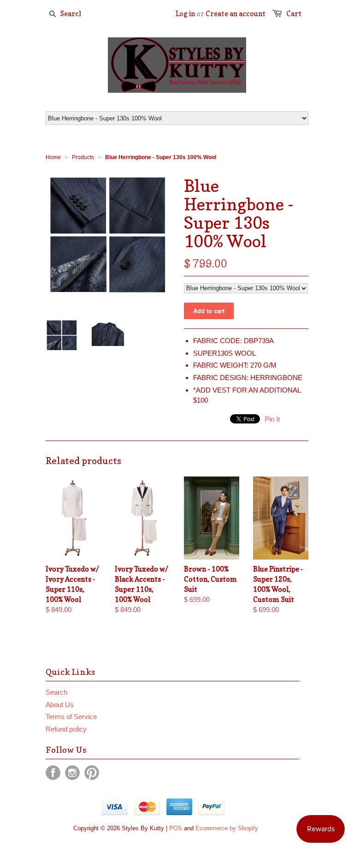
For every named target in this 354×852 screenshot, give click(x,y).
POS (175, 828)
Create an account (236, 13)
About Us (60, 705)
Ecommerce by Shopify (226, 828)
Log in (185, 13)
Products (83, 157)
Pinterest (91, 772)
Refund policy (66, 729)
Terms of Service (71, 717)
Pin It (272, 419)
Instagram (72, 772)
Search (56, 692)
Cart (293, 13)
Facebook (53, 772)
